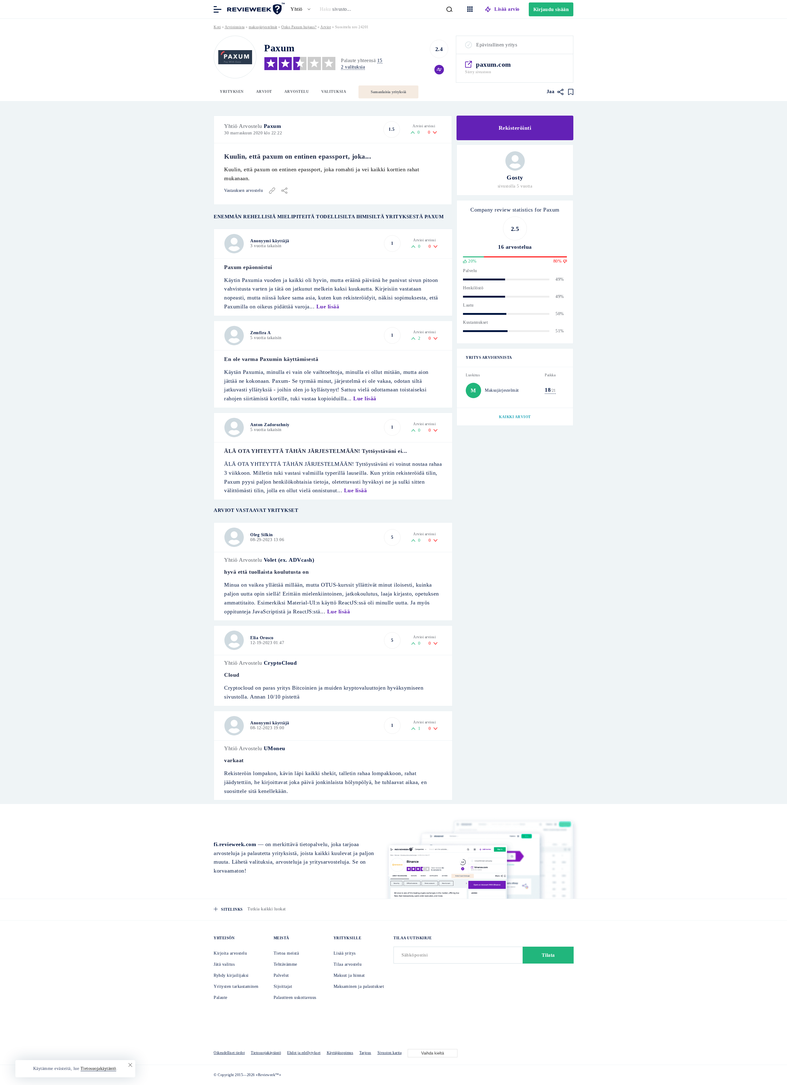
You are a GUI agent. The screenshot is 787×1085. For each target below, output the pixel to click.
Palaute (220, 997)
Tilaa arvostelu (348, 964)
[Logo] (235, 57)
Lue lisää (327, 306)
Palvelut (281, 975)
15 (379, 60)
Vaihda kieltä (432, 1053)
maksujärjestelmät (263, 27)
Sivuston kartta (390, 1053)
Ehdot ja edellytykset (304, 1053)
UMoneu (274, 748)
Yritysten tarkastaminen (236, 986)
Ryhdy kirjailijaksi (231, 975)
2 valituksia (353, 66)
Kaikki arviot (515, 417)
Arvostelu (296, 91)
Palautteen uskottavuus (295, 997)
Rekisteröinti (515, 128)
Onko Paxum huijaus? (299, 27)
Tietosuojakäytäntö (266, 1053)
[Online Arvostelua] (255, 9)
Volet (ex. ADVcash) (289, 560)
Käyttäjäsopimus (340, 1053)
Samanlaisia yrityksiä (388, 92)
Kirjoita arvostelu (230, 953)
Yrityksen (232, 91)
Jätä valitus (224, 964)
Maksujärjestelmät (502, 390)
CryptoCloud (280, 663)
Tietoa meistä (286, 953)
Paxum (272, 126)
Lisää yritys (345, 953)
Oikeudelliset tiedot (229, 1053)
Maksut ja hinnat (349, 975)
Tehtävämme (285, 964)
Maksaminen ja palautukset (359, 986)
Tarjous (365, 1053)
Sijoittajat (283, 986)
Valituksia (333, 91)
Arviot (264, 91)
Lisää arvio (507, 9)
